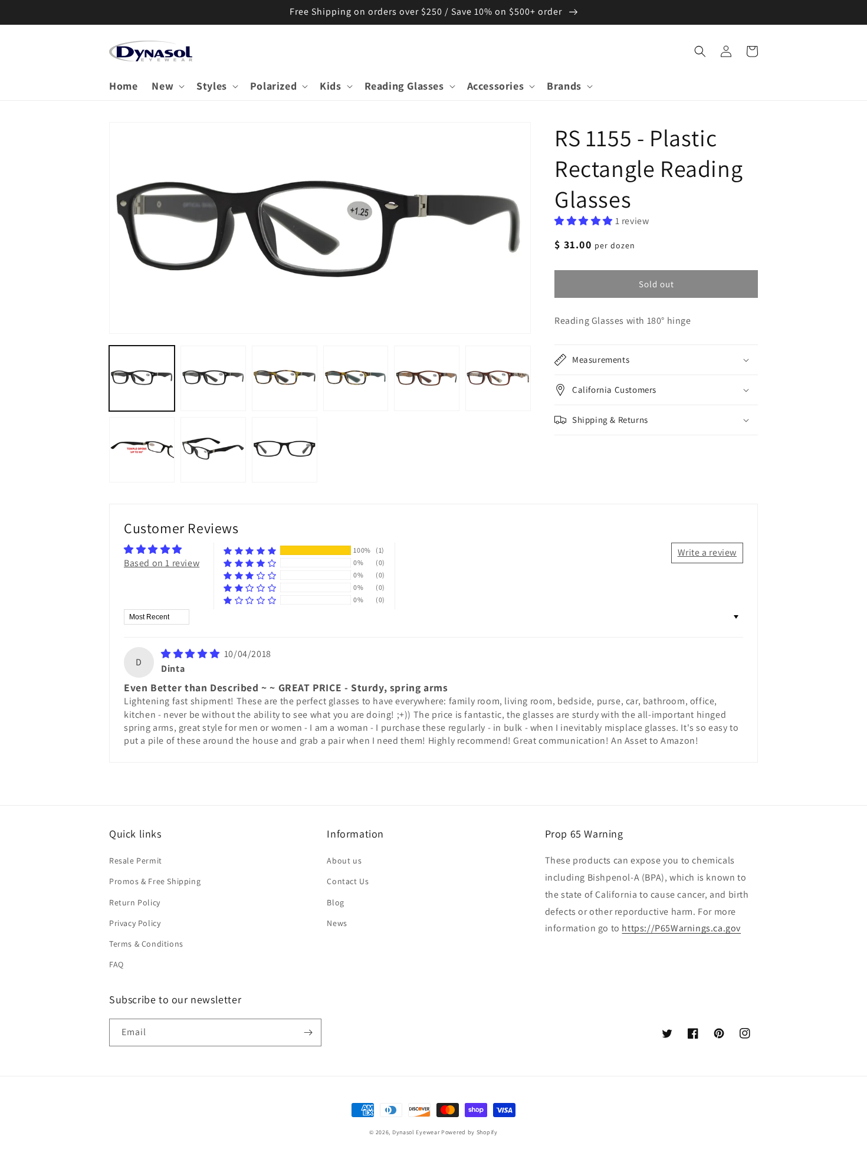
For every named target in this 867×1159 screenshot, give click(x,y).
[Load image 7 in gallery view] (142, 449)
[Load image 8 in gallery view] (213, 449)
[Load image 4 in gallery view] (356, 378)
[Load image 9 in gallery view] (284, 449)
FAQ (116, 964)
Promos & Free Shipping (155, 881)
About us (344, 860)
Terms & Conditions (146, 943)
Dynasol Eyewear (416, 1132)
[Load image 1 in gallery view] (142, 378)
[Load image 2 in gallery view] (213, 378)
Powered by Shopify (469, 1132)
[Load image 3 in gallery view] (284, 378)
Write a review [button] (707, 552)
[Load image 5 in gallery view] (426, 378)
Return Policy (134, 902)
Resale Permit (135, 860)
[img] (191, 654)
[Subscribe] (308, 1032)
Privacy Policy (134, 923)
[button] (166, 86)
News (337, 923)
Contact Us (348, 881)
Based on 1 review (161, 563)
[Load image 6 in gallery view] (498, 378)
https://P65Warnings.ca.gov (681, 928)
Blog (335, 902)
